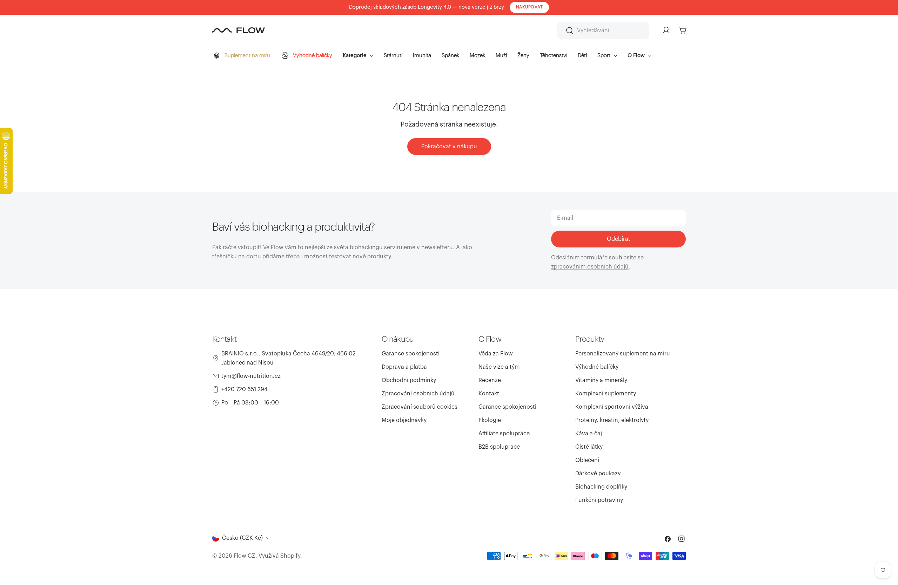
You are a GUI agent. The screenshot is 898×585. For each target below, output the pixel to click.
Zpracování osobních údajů (418, 393)
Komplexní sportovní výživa (611, 407)
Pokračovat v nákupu (449, 146)
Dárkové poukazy (598, 473)
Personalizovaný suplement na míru (622, 353)
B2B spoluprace (499, 447)
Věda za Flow (495, 353)
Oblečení (587, 460)
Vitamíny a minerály (601, 380)
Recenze (489, 380)
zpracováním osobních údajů (590, 267)
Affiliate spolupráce (504, 433)
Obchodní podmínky (409, 380)
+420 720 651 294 (244, 389)
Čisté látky (589, 447)
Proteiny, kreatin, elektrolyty (612, 420)
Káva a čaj (588, 433)
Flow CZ (244, 556)
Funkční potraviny (599, 500)
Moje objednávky (404, 420)
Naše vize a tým (499, 367)
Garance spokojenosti (411, 353)
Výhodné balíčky (596, 367)
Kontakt (488, 393)
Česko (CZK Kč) (242, 538)
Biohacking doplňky (601, 487)
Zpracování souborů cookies (419, 407)
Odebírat (618, 239)
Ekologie (489, 420)
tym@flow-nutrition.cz (251, 376)
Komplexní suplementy (605, 393)
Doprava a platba (404, 367)
